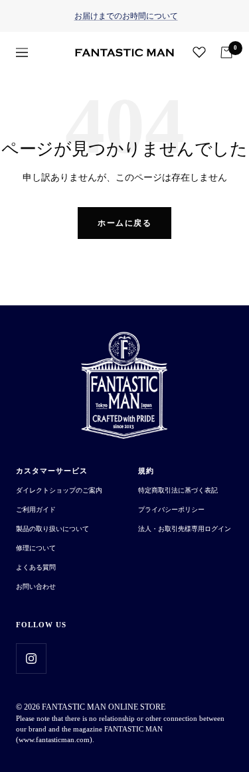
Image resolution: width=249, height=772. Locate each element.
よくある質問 (36, 567)
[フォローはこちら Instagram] (31, 658)
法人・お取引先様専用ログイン (184, 528)
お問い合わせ (36, 586)
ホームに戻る (124, 223)
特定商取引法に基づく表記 (178, 490)
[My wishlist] (199, 51)
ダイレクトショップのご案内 (59, 490)
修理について (36, 548)
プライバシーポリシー (171, 509)
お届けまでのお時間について (126, 16)
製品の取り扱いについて (52, 528)
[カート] (226, 52)
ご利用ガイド (36, 509)
